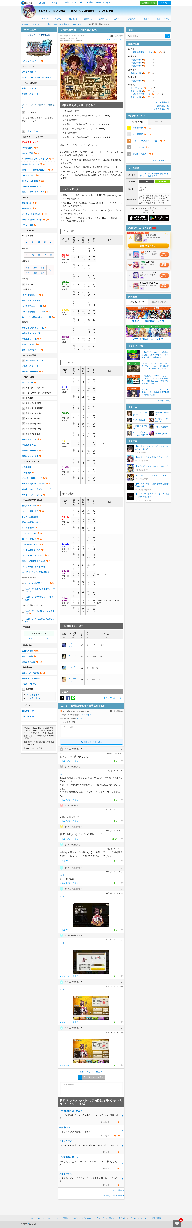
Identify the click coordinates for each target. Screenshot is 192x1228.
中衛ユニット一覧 (29, 339)
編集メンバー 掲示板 (30, 673)
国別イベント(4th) (33, 419)
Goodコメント (160, 122)
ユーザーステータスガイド (33, 186)
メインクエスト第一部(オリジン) (39, 393)
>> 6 (62, 896)
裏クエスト (30, 398)
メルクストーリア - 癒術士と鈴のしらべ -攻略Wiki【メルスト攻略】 (77, 11)
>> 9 (62, 875)
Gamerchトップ (37, 1218)
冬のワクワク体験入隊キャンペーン (36, 77)
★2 (45, 242)
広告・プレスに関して (106, 1218)
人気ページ (118, 19)
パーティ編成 (27, 148)
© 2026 (24, 1224)
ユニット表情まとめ (30, 511)
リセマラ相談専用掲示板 (32, 220)
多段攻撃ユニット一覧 (31, 333)
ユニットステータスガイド (33, 192)
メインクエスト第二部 (35, 388)
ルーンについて (28, 528)
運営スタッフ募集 (70, 1218)
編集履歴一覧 (163, 106)
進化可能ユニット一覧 (31, 301)
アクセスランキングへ (160, 160)
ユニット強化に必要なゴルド (34, 567)
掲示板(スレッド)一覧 (112, 1195)
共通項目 (29, 689)
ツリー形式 (86, 715)
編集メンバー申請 (163, 19)
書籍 (30, 639)
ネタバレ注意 (31, 113)
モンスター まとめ (33, 698)
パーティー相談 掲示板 (31, 214)
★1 (51, 242)
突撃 (35, 268)
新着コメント (133, 19)
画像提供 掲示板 (28, 662)
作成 (55, 3)
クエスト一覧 (27, 382)
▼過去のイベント (33, 131)
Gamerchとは (53, 1218)
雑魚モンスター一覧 (30, 372)
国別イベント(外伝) (33, 403)
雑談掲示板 (88, 19)
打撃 (43, 268)
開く (121, 749)
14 (114, 839)
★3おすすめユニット (30, 164)
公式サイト (26, 711)
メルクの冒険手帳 (29, 72)
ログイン (164, 3)
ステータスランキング (31, 350)
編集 (44, 3)
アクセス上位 (137, 122)
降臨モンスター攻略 (30, 456)
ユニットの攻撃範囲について (34, 561)
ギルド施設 (26, 473)
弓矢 (27, 273)
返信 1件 (65, 861)
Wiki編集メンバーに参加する (98, 2)
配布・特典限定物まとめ (32, 522)
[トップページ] (39, 55)
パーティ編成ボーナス (31, 550)
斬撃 (27, 268)
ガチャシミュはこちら (31, 61)
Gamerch (26, 3)
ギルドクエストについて (32, 495)
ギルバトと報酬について (32, 478)
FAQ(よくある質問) (30, 181)
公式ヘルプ (26, 716)
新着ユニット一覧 (29, 88)
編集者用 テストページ (31, 678)
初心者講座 (73, 19)
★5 (26, 242)
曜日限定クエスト (29, 439)
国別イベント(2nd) (33, 429)
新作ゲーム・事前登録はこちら (147, 321)
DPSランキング (28, 344)
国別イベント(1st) (33, 434)
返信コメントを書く (70, 761)
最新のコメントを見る (93, 742)
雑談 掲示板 (27, 203)
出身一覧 (29, 284)
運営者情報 (156, 1218)
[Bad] (121, 761)
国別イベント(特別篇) (34, 408)
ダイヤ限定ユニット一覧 (32, 306)
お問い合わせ (87, 1218)
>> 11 (62, 813)
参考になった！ (114, 39)
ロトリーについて (29, 539)
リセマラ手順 (27, 153)
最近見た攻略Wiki (160, 302)
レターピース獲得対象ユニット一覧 (36, 317)
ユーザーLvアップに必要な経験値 (36, 572)
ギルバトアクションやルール (34, 484)
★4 (33, 242)
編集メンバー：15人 (74, 2)
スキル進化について (30, 544)
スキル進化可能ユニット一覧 (34, 312)
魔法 (35, 273)
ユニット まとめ (32, 695)
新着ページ (148, 19)
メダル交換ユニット (30, 295)
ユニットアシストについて (33, 555)
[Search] (167, 36)
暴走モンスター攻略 (30, 451)
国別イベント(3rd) (33, 424)
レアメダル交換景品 (30, 517)
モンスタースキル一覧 (35, 360)
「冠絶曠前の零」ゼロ (147, 94)
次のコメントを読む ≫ (91, 1071)
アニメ (45, 639)
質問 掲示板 (27, 208)
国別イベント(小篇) (33, 413)
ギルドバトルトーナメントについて (36, 489)
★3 (39, 242)
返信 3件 (65, 1065)
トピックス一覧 (163, 401)
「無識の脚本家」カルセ (148, 52)
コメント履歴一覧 (161, 102)
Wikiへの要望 (27, 651)
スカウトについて (29, 533)
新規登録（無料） (149, 3)
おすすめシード (28, 175)
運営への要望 (27, 656)
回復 (50, 270)
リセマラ (58, 19)
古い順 (79, 718)
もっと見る (117, 1190)
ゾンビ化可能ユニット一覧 (33, 328)
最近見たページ (137, 302)
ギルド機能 (26, 467)
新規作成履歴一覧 (161, 109)
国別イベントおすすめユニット (34, 170)
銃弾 (43, 273)
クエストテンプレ (29, 684)
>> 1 (62, 774)
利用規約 (122, 1218)
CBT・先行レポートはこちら (147, 339)
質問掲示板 (103, 19)
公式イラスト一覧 (29, 506)
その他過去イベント (30, 445)
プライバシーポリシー (139, 1218)
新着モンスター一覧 (30, 94)
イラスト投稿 (27, 225)
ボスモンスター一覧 (30, 366)
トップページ (43, 19)
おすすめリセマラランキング (36, 159)
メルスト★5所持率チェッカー (37, 583)
